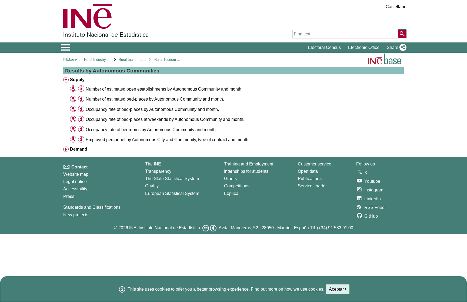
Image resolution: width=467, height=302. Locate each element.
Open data (308, 171)
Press (68, 196)
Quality (152, 186)
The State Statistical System (172, 178)
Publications (310, 178)
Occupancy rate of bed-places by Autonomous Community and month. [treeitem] (152, 109)
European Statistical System (172, 193)
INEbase (70, 59)
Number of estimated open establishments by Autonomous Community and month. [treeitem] (164, 89)
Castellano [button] (396, 6)
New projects (75, 215)
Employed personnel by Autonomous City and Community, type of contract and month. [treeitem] (167, 139)
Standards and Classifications (92, 207)
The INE (153, 164)
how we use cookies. (304, 289)
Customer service (314, 164)
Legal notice (75, 181)
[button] (395, 47)
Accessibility (75, 189)
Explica (231, 193)
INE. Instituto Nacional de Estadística (164, 227)
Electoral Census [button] (324, 47)
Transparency (158, 171)
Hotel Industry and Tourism (105, 60)
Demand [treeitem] (78, 149)
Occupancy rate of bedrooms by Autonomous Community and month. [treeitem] (151, 129)
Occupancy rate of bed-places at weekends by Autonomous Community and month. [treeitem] (165, 119)
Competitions (236, 186)
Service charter (312, 186)
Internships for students (246, 171)
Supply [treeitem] (77, 79)
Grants (230, 178)
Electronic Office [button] (363, 47)
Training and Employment (248, 164)
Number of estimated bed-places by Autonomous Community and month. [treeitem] (155, 99)
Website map (75, 174)
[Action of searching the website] (402, 33)
